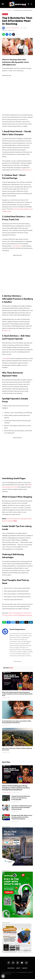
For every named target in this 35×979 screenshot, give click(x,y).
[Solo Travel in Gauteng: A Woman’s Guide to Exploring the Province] (17, 737)
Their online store (17, 246)
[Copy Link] (13, 34)
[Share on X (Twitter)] (10, 34)
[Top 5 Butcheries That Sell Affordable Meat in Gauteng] (17, 54)
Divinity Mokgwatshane (13, 27)
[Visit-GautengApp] (16, 952)
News (4, 782)
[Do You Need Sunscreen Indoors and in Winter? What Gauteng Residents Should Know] (17, 710)
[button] (31, 4)
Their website (6, 358)
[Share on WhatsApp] (3, 34)
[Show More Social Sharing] (16, 34)
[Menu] (3, 4)
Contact (24, 968)
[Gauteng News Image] (17, 917)
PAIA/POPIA (11, 968)
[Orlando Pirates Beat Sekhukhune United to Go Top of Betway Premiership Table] (6, 798)
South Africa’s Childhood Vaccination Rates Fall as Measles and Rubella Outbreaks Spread (21, 807)
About (18, 968)
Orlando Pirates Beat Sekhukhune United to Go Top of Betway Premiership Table (20, 797)
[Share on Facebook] (6, 34)
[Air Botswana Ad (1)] (17, 865)
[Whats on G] (17, 4)
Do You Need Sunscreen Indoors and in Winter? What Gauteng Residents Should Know (16, 721)
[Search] (28, 4)
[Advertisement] (17, 93)
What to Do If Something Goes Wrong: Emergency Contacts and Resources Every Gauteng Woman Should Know (17, 694)
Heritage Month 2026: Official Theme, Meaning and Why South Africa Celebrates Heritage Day (21, 817)
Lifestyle (5, 14)
